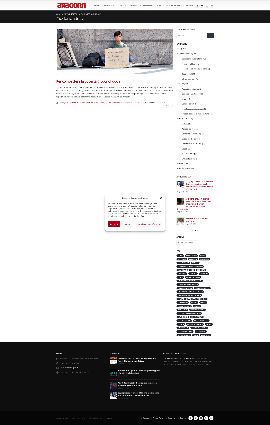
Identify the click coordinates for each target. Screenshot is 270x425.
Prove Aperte (196, 317)
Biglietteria (146, 5)
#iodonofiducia (86, 102)
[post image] (115, 51)
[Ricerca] (210, 35)
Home (96, 5)
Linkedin (211, 418)
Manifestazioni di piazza (192, 109)
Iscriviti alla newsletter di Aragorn (177, 358)
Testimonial (187, 74)
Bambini (195, 263)
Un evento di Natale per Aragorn (197, 219)
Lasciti (184, 149)
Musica (203, 302)
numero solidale (197, 310)
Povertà (141, 102)
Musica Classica (184, 306)
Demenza (193, 274)
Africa (202, 256)
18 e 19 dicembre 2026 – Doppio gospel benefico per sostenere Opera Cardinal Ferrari (137, 384)
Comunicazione (185, 53)
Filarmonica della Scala (188, 284)
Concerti (201, 270)
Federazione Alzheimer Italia (190, 281)
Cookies (183, 418)
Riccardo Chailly (201, 321)
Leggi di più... (166, 106)
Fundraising (183, 118)
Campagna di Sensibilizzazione (190, 266)
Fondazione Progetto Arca (189, 295)
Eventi (181, 83)
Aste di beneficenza (190, 89)
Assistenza (204, 259)
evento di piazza (193, 277)
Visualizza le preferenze (148, 224)
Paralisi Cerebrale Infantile (189, 313)
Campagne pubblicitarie (192, 59)
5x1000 (180, 256)
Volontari (205, 335)
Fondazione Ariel (202, 288)
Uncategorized (184, 168)
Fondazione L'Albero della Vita (124, 102)
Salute (209, 324)
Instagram (206, 418)
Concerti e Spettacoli (190, 94)
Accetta (114, 224)
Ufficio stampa (188, 79)
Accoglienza (191, 256)
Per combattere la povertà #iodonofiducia (88, 81)
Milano (194, 302)
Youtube (201, 418)
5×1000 (185, 123)
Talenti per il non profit (168, 5)
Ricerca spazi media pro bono (194, 69)
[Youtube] (202, 6)
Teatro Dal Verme (185, 331)
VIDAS (195, 335)
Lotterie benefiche (190, 104)
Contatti (188, 5)
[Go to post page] (180, 184)
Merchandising (188, 153)
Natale (197, 306)
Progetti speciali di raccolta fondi (196, 114)
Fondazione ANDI (185, 288)
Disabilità (204, 274)
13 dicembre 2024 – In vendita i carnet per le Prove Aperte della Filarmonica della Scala (136, 359)
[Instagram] (207, 6)
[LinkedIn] (212, 6)
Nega (127, 224)
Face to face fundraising (192, 143)
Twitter (196, 418)
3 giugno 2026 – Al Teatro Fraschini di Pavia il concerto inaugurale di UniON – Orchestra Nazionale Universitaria (193, 203)
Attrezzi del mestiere (191, 129)
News (132, 5)
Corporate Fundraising (191, 133)
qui (157, 93)
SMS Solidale (183, 328)
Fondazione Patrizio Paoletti (190, 292)
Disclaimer (172, 418)
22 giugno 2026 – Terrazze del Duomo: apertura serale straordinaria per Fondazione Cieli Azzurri (199, 185)
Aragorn (64, 102)
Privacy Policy (158, 418)
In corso (185, 99)
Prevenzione (183, 317)
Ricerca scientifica (195, 324)
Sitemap (146, 418)
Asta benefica (183, 263)
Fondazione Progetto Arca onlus (192, 299)
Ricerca (181, 324)
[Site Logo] (71, 5)
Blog (180, 48)
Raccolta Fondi (184, 321)
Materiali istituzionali (191, 64)
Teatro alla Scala (199, 328)
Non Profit (182, 310)
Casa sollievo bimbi (186, 270)
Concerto (182, 274)
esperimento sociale (102, 102)
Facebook (190, 418)
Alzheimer (182, 259)
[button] (160, 197)
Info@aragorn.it (71, 367)
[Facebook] (197, 6)
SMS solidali (187, 159)
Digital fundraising (189, 139)
